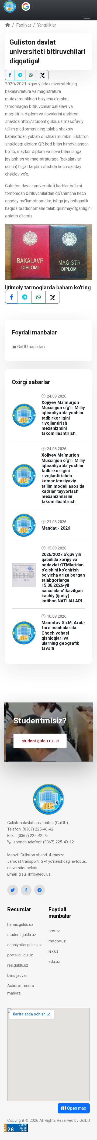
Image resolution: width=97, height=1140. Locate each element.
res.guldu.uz (17, 965)
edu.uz (54, 961)
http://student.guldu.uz (42, 121)
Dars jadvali (17, 975)
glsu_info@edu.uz (35, 874)
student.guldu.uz (38, 740)
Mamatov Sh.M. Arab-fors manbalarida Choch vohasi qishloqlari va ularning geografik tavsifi (63, 635)
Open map (76, 1108)
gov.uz (54, 930)
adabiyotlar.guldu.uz (24, 944)
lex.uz (53, 951)
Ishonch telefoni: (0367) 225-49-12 (42, 842)
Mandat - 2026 (55, 528)
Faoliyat (23, 25)
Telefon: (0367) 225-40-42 (30, 829)
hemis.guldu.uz (20, 924)
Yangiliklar (46, 25)
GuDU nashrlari (30, 346)
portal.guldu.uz (20, 955)
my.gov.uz (57, 941)
